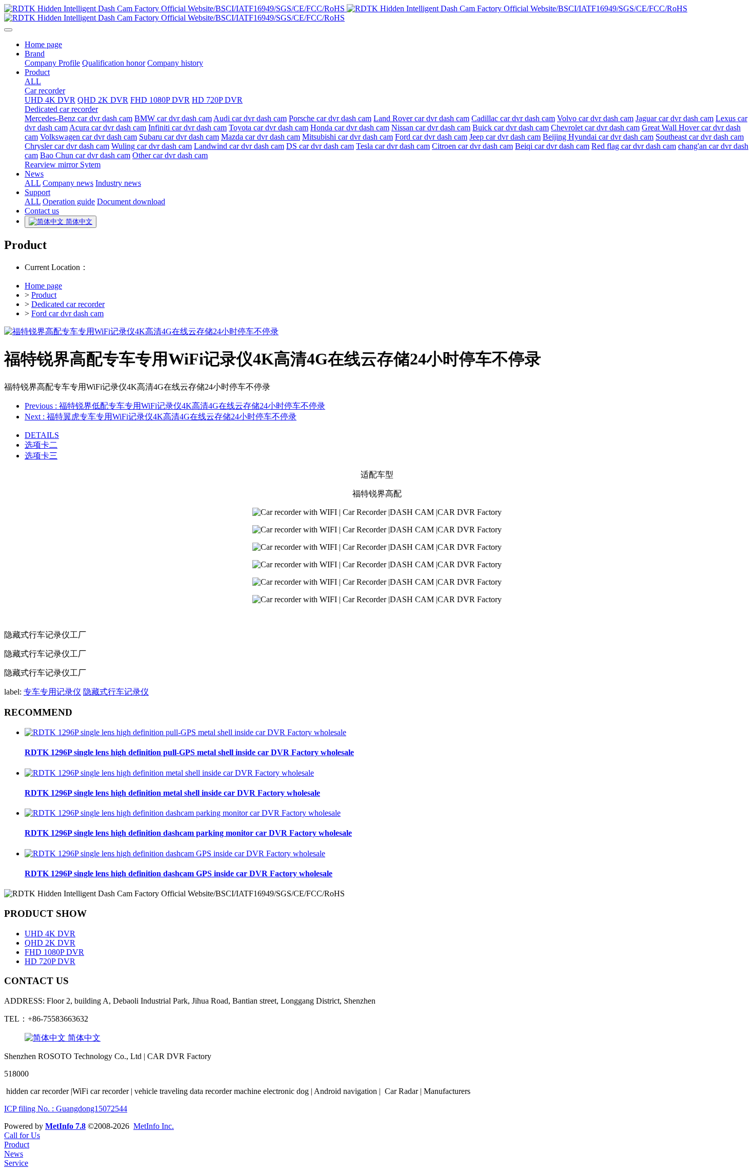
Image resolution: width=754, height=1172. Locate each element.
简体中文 (83, 1037)
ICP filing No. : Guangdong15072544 (65, 1108)
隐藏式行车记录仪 (116, 691)
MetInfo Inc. (153, 1126)
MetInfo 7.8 (65, 1126)
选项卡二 (41, 444)
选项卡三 (41, 455)
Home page (43, 285)
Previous (175, 405)
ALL (33, 81)
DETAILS (42, 435)
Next (160, 416)
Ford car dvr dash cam (67, 313)
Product (43, 295)
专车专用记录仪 (52, 691)
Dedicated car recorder (68, 304)
